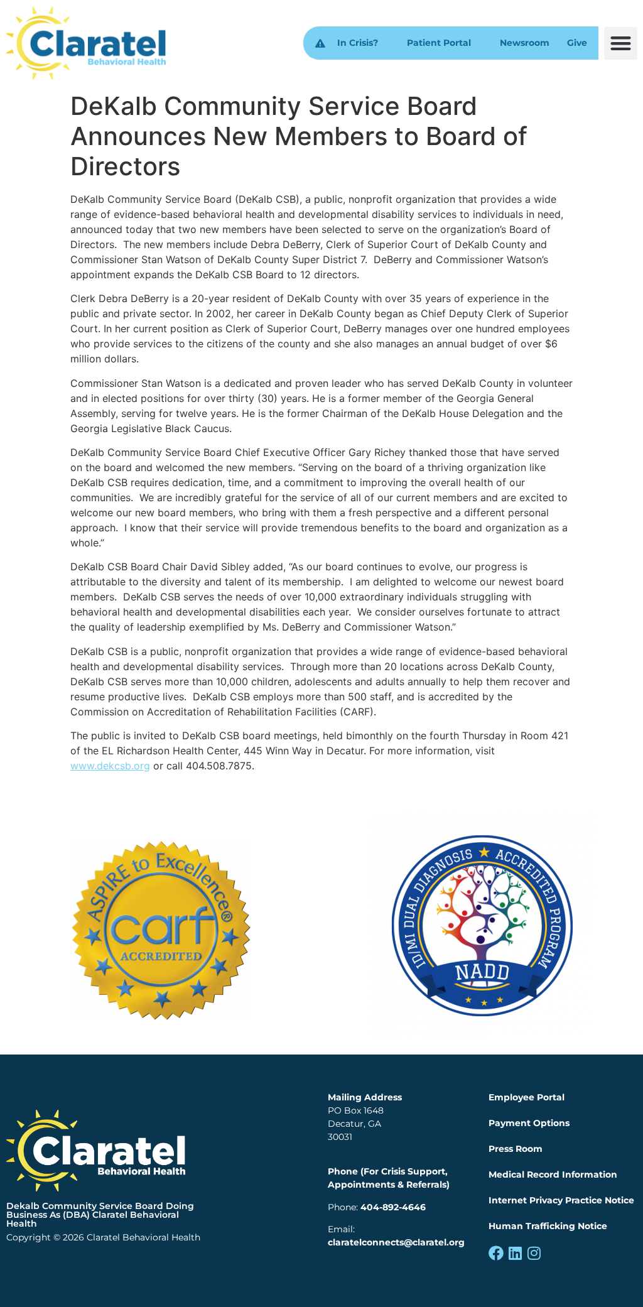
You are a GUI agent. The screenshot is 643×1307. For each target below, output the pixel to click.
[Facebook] (496, 1253)
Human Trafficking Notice (548, 1226)
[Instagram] (533, 1253)
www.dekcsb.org (110, 765)
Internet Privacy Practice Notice (561, 1200)
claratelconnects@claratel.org (396, 1242)
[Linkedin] (514, 1253)
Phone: (377, 1207)
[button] (620, 43)
